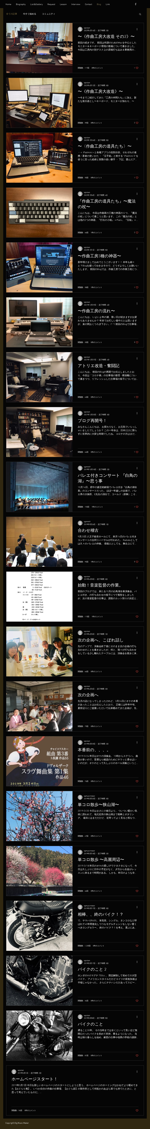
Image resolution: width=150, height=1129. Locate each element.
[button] (140, 14)
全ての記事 (11, 14)
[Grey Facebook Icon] (135, 4)
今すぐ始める (29, 14)
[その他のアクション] (138, 29)
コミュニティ (48, 14)
